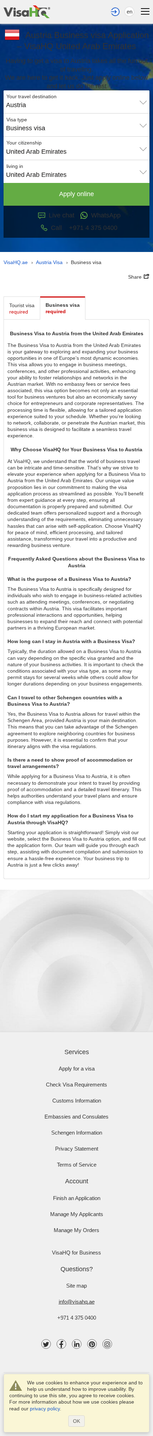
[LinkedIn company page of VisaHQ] (76, 1344)
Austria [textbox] (16, 105)
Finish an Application (76, 1198)
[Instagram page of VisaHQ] (107, 1344)
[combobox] (76, 102)
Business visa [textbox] (25, 128)
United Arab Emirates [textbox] (36, 151)
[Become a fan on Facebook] (61, 1344)
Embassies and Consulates (76, 1117)
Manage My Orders (76, 1230)
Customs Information (76, 1101)
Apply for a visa (77, 1069)
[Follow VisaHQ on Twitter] (46, 1344)
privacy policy (45, 1408)
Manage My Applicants (76, 1214)
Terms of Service (76, 1165)
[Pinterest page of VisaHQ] (92, 1344)
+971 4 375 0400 (76, 1318)
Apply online (76, 194)
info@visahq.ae (77, 1302)
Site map (76, 1286)
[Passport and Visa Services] (27, 11)
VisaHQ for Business (76, 1253)
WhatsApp (106, 215)
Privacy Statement (76, 1149)
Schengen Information (76, 1133)
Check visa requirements (76, 1085)
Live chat (61, 215)
